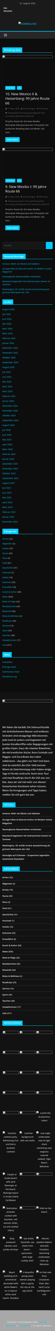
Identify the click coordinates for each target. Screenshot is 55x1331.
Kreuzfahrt (7, 587)
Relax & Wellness (10, 616)
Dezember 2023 (10, 463)
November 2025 (10, 352)
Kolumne (6, 582)
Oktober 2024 (9, 415)
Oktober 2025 (9, 357)
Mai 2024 (6, 439)
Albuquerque (13, 201)
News (5, 596)
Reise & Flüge (9, 601)
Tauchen (6, 635)
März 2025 (7, 391)
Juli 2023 (6, 487)
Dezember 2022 (10, 521)
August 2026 (8, 309)
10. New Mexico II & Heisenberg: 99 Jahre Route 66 (27, 98)
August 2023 (8, 483)
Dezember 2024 (10, 405)
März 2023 (7, 507)
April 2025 (7, 386)
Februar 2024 (8, 454)
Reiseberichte (9, 606)
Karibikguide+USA (37, 113)
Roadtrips (10, 88)
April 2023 (7, 502)
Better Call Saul (25, 201)
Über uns (43, 1322)
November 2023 (10, 468)
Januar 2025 (8, 401)
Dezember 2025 (10, 347)
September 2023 (10, 478)
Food (4, 563)
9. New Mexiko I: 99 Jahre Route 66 (25, 189)
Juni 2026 (6, 319)
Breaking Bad (13, 113)
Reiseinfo (6, 611)
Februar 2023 (8, 512)
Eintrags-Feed (9, 667)
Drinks (5, 548)
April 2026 (7, 328)
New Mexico (21, 116)
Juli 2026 (6, 314)
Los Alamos (10, 116)
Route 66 (30, 116)
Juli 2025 (6, 372)
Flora (4, 558)
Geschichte (7, 567)
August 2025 (8, 367)
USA (19, 88)
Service (5, 625)
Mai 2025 (6, 381)
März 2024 (7, 449)
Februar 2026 (8, 338)
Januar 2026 (8, 343)
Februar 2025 (8, 396)
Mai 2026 (6, 323)
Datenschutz (25, 1325)
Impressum (10, 1325)
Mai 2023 (6, 497)
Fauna (5, 553)
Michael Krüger (29, 108)
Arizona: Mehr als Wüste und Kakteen (20, 263)
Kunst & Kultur (9, 591)
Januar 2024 (8, 459)
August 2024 (8, 425)
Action (5, 538)
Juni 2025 (6, 376)
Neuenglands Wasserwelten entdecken (21, 276)
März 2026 (7, 333)
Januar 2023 (8, 516)
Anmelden (7, 662)
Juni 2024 (6, 434)
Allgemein (7, 543)
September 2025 (10, 362)
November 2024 (10, 410)
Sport (5, 630)
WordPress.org (9, 676)
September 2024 (10, 420)
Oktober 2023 (9, 473)
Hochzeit (6, 572)
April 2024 (7, 444)
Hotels (5, 577)
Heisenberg (24, 113)
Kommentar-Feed (10, 671)
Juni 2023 (6, 492)
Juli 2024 (6, 430)
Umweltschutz (9, 640)
